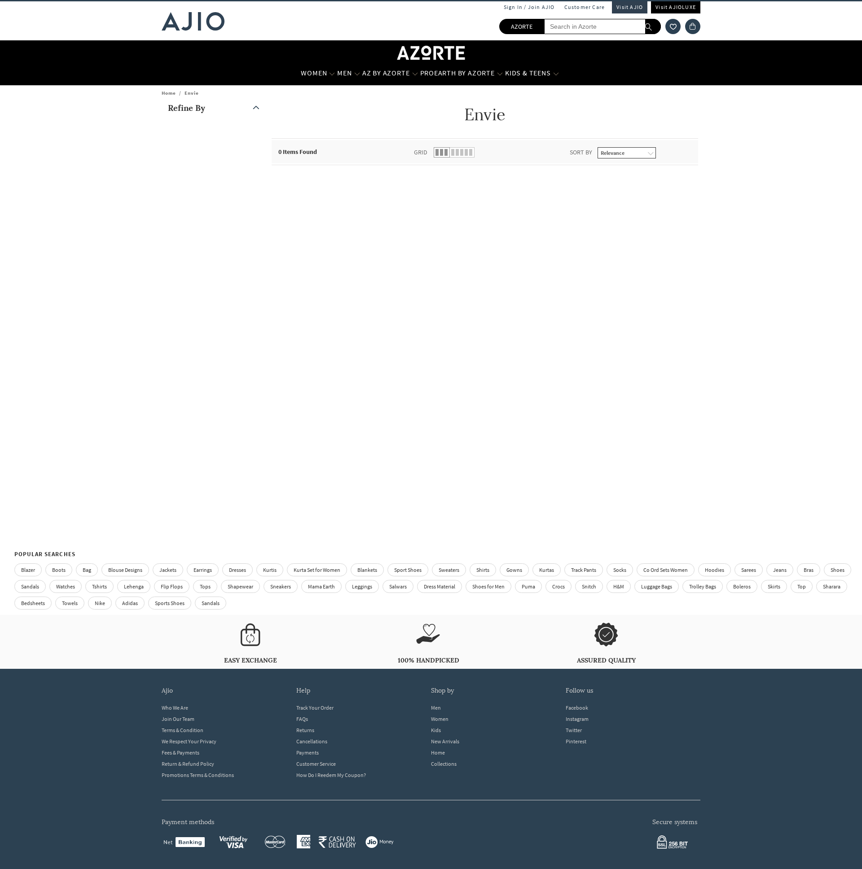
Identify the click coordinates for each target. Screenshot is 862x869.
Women (440, 718)
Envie (192, 93)
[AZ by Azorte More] (415, 73)
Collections (444, 763)
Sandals (30, 586)
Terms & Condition (182, 730)
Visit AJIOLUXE (675, 7)
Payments (307, 752)
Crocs (558, 586)
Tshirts (99, 586)
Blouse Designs (125, 569)
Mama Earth (321, 586)
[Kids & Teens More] (556, 73)
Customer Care (584, 7)
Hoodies (714, 569)
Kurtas (546, 569)
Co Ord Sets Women (665, 569)
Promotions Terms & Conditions (198, 775)
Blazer (28, 569)
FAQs (302, 718)
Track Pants (583, 569)
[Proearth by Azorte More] (500, 73)
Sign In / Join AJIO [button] (529, 7)
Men (436, 707)
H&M (618, 586)
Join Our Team (178, 718)
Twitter (574, 730)
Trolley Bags (702, 586)
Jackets (167, 569)
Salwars (398, 586)
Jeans (780, 569)
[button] (673, 26)
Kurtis (270, 569)
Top (801, 586)
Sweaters (449, 569)
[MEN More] (357, 73)
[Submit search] (653, 26)
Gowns (514, 569)
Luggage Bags (656, 586)
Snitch (589, 586)
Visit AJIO (629, 7)
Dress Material (439, 586)
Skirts (774, 586)
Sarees (748, 569)
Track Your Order (315, 707)
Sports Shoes (170, 603)
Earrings (203, 569)
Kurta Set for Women (317, 569)
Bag (87, 569)
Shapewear (240, 586)
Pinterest (576, 741)
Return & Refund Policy (188, 763)
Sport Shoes (408, 569)
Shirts (482, 569)
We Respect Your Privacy (189, 741)
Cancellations (311, 741)
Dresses (237, 569)
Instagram (577, 718)
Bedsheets (33, 603)
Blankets (367, 569)
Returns (305, 730)
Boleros (742, 586)
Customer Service (316, 763)
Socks (619, 569)
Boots (59, 569)
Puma (528, 586)
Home (169, 93)
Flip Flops (172, 586)
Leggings (362, 586)
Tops (205, 586)
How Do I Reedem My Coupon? (331, 775)
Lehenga (134, 586)
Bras (809, 569)
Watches (65, 586)
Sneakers (280, 586)
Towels (70, 603)
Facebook (577, 707)
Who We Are (175, 707)
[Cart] (692, 26)
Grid (420, 152)
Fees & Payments (180, 752)
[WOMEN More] (332, 73)
